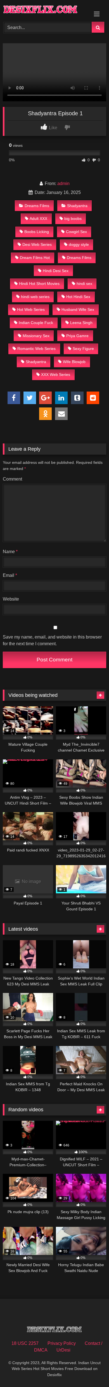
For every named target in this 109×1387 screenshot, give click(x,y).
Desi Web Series (37, 244)
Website (11, 599)
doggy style (79, 244)
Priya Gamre (77, 335)
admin (63, 183)
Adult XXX (38, 218)
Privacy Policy (62, 1343)
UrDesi (63, 1350)
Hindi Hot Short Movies (39, 283)
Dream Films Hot (35, 257)
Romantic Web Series (36, 348)
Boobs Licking (36, 231)
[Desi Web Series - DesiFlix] (45, 10)
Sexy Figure (83, 348)
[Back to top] (92, 1370)
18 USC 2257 (25, 1343)
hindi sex (84, 283)
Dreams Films (37, 205)
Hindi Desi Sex (55, 270)
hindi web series (35, 296)
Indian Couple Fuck (36, 322)
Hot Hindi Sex (78, 296)
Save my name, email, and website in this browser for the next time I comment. (52, 640)
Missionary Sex (36, 335)
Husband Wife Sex (77, 309)
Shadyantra (77, 205)
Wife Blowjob (74, 361)
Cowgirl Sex (76, 231)
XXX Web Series (55, 374)
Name (10, 551)
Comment (12, 479)
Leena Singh (81, 322)
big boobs (73, 218)
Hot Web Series (31, 309)
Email (10, 575)
